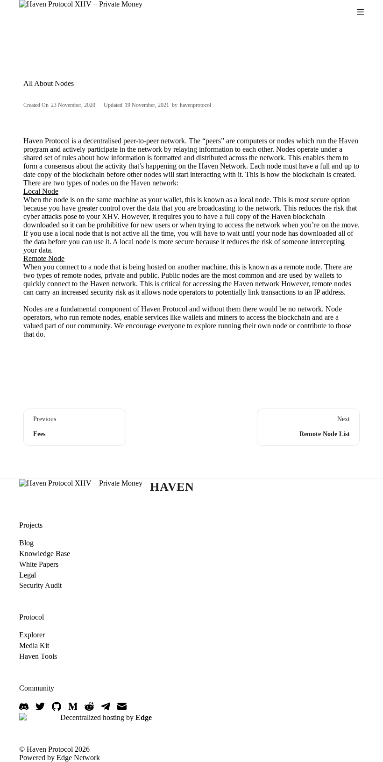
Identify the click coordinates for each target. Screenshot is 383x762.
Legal (27, 575)
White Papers (38, 564)
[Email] (122, 706)
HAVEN (172, 487)
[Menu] (360, 11)
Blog (26, 543)
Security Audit (40, 585)
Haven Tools (38, 656)
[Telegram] (105, 706)
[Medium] (73, 706)
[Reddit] (89, 706)
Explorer (32, 635)
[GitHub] (56, 706)
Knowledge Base (44, 553)
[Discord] (23, 706)
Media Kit (34, 645)
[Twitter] (40, 706)
